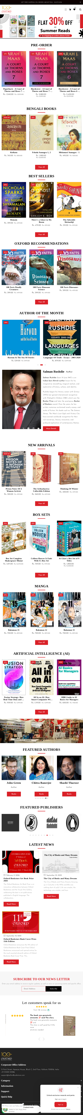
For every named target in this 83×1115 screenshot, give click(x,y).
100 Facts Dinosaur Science (13, 288)
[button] (66, 9)
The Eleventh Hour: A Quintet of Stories (62, 357)
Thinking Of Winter (42, 489)
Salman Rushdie (53, 371)
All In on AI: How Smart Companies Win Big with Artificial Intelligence (14, 698)
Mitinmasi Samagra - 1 (41, 152)
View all (41, 167)
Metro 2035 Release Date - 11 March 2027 (41, 90)
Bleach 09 (69, 630)
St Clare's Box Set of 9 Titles (41, 559)
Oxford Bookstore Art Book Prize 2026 (19, 879)
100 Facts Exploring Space (69, 288)
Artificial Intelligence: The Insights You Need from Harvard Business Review (69, 698)
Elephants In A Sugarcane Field (69, 490)
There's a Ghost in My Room (14, 221)
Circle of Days (69, 220)
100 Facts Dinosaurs (41, 287)
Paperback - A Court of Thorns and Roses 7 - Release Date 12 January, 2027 (69, 90)
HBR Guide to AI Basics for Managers (41, 698)
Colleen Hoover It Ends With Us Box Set (13, 559)
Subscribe (53, 989)
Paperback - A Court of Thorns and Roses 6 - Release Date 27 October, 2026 (13, 90)
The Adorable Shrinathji (41, 221)
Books (14, 794)
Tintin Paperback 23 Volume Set (69, 559)
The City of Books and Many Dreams (60, 878)
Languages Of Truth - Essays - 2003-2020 (20, 357)
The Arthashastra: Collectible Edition (13, 490)
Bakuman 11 (41, 630)
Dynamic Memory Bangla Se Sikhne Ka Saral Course (69, 153)
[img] (41, 1006)
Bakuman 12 (13, 630)
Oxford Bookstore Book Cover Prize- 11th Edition (20, 940)
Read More (11, 904)
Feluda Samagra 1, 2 (14, 152)
